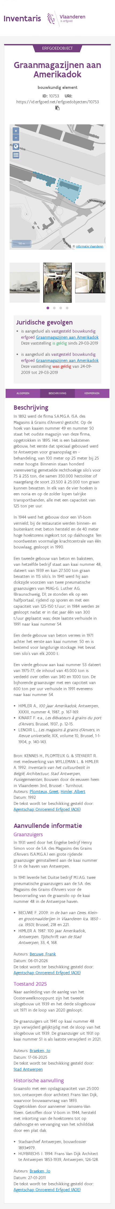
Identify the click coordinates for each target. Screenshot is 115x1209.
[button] (48, 308)
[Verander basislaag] (16, 155)
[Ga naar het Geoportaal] (16, 146)
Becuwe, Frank (43, 954)
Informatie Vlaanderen (89, 246)
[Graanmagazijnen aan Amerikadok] (25, 282)
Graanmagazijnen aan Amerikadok (67, 337)
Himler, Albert (73, 791)
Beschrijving (57, 393)
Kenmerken (92, 393)
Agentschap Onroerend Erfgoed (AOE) (47, 809)
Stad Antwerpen (28, 1069)
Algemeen (23, 393)
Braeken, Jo (40, 1050)
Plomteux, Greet (44, 791)
